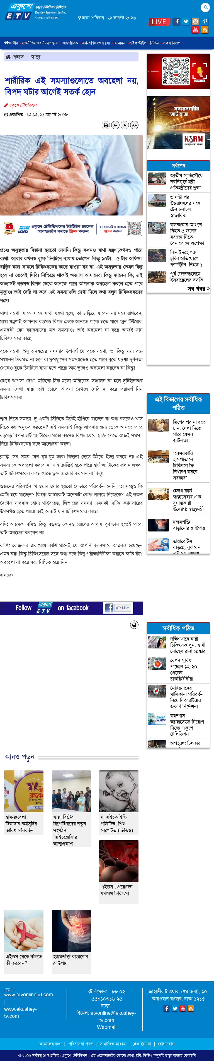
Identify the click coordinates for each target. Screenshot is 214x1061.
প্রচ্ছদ (17, 56)
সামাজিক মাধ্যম (113, 1044)
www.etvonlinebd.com (28, 994)
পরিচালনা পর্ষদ (80, 1044)
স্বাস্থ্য (35, 56)
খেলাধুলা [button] (104, 42)
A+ (134, 125)
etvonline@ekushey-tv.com (113, 1017)
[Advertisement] (71, 700)
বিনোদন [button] (120, 42)
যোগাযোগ (166, 1044)
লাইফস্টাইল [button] (138, 42)
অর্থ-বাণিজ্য (90, 42)
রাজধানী (39, 42)
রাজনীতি (28, 42)
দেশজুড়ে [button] (52, 42)
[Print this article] (106, 125)
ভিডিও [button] (155, 42)
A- (115, 125)
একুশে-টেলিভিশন (74, 1055)
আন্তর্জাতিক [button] (70, 42)
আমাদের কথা (51, 1044)
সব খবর (197, 288)
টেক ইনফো (142, 1044)
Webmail (106, 1027)
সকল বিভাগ (172, 42)
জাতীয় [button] (14, 42)
